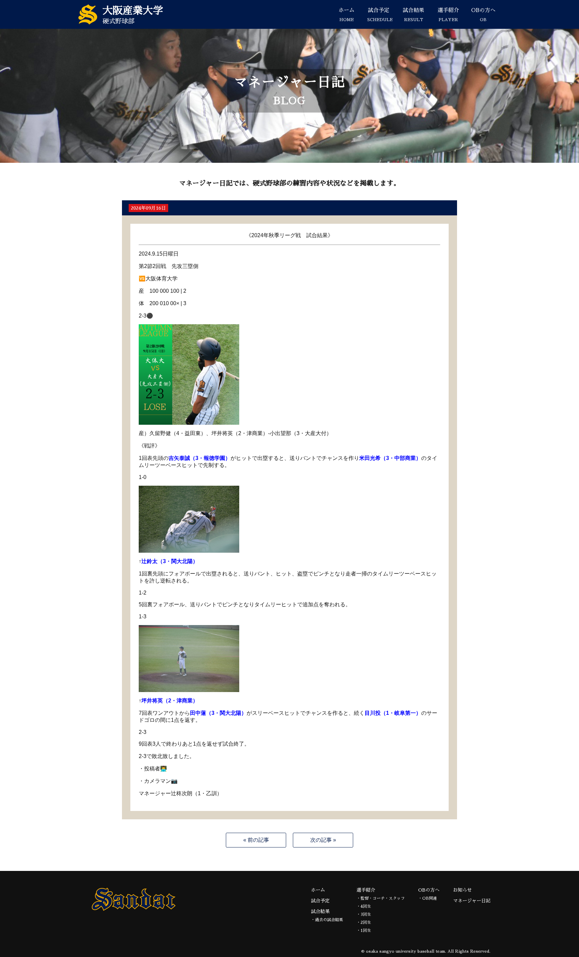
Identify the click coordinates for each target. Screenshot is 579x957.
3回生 (366, 914)
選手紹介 (448, 15)
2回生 (366, 922)
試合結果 (413, 15)
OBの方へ (483, 15)
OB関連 (429, 898)
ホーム (346, 15)
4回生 (366, 906)
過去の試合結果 (329, 920)
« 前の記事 (256, 840)
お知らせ (462, 890)
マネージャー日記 (472, 900)
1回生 (366, 931)
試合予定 (380, 15)
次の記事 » (323, 840)
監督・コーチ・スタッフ (383, 898)
